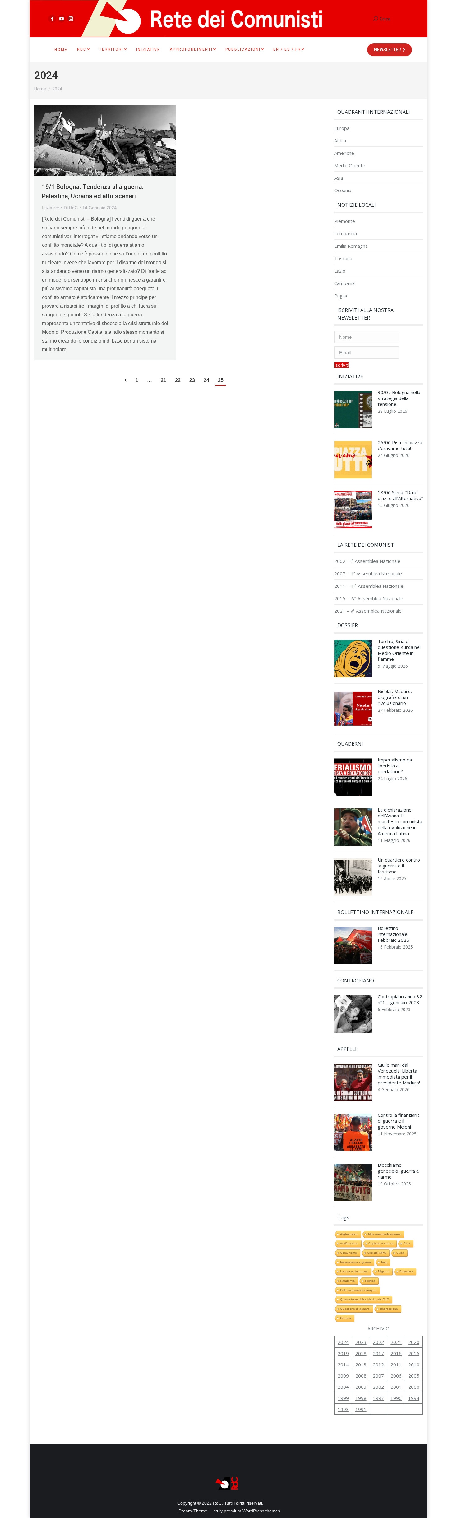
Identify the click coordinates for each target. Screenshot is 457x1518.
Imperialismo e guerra (355, 1262)
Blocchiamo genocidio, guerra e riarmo (398, 1171)
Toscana (343, 258)
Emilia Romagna (351, 246)
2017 (378, 1353)
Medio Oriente (349, 165)
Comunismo (348, 1252)
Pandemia (347, 1280)
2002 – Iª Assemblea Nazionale (367, 561)
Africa (340, 141)
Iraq (384, 1262)
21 (163, 380)
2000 (413, 1387)
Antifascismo (349, 1243)
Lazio (339, 271)
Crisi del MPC (376, 1252)
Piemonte (344, 221)
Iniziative (50, 207)
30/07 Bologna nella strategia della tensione (399, 398)
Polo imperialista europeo (358, 1290)
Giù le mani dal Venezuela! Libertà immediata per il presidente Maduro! (399, 1074)
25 (221, 380)
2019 (343, 1353)
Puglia (340, 296)
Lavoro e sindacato (354, 1271)
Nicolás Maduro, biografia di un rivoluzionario (395, 697)
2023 (361, 1342)
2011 (396, 1364)
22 (178, 380)
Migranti (383, 1271)
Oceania (342, 190)
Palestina (406, 1271)
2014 (343, 1364)
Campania (344, 283)
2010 (413, 1364)
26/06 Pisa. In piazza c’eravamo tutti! (400, 445)
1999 (343, 1398)
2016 (396, 1353)
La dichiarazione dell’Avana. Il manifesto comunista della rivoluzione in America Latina (400, 821)
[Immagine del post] (353, 411)
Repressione (389, 1308)
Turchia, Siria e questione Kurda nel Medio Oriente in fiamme (399, 650)
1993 (343, 1409)
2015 (413, 1353)
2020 (413, 1342)
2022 (378, 1342)
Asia (338, 178)
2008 (361, 1376)
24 (206, 380)
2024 (343, 1342)
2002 (378, 1387)
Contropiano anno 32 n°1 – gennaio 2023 (400, 999)
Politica (370, 1280)
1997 (378, 1398)
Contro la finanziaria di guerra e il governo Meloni (399, 1121)
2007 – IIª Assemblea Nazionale (368, 574)
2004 (343, 1387)
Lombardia (345, 234)
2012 (378, 1364)
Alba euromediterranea (384, 1234)
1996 (396, 1398)
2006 (396, 1376)
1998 (361, 1398)
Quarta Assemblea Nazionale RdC (364, 1299)
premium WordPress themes (252, 1510)
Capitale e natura (380, 1243)
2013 (361, 1364)
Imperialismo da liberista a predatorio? (395, 766)
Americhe (344, 153)
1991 (361, 1409)
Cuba (400, 1252)
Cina (407, 1243)
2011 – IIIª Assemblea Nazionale (369, 586)
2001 (396, 1387)
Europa (341, 128)
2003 (361, 1387)
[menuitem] (61, 49)
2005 (413, 1376)
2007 (378, 1376)
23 (192, 380)
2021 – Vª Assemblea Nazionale (368, 611)
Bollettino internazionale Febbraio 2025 (393, 934)
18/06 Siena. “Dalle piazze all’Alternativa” (400, 495)
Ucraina (345, 1318)
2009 (343, 1376)
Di (71, 207)
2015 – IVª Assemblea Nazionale (368, 598)
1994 (413, 1398)
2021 (396, 1342)
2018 (361, 1353)
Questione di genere (355, 1308)
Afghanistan (349, 1234)
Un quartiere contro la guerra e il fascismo (399, 866)
